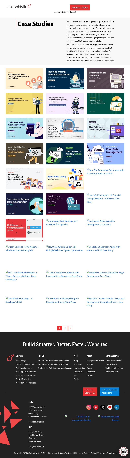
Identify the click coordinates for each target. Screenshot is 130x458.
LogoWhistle (111, 364)
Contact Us (91, 371)
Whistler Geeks (112, 371)
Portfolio (78, 364)
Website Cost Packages (26, 382)
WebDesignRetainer (114, 368)
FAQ (75, 375)
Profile (90, 364)
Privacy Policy (90, 453)
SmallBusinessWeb (113, 360)
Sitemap (79, 453)
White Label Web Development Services (55, 368)
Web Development (24, 368)
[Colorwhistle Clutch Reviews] (108, 418)
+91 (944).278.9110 (36, 422)
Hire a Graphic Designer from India (53, 364)
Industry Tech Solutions (26, 375)
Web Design (21, 360)
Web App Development (26, 371)
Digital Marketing (23, 379)
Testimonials (79, 368)
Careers (90, 375)
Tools (76, 379)
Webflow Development (26, 364)
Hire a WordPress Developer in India (53, 360)
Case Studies (79, 371)
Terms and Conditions (106, 453)
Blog (76, 360)
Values (89, 368)
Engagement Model (95, 360)
